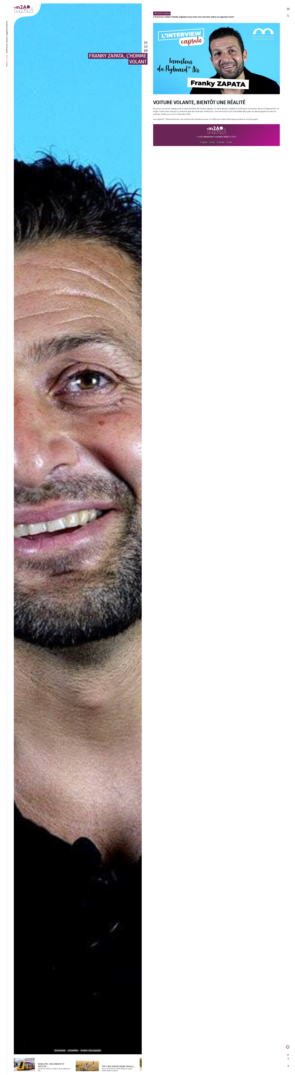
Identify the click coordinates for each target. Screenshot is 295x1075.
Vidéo (230, 142)
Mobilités (74, 1050)
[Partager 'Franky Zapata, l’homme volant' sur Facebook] (288, 1055)
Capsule (204, 142)
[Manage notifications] (287, 1047)
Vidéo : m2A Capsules (92, 1050)
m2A (212, 142)
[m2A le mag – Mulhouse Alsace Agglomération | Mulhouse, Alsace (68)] (31, 9)
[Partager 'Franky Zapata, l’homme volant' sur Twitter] (288, 1059)
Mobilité (221, 142)
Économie (60, 1050)
